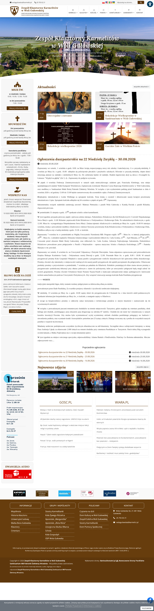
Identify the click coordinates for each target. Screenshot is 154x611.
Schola (48, 530)
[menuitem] (72, 11)
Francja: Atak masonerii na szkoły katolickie (57, 446)
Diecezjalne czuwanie (60, 115)
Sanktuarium (114, 13)
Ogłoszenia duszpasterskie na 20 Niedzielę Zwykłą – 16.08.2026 (66, 360)
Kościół (93, 13)
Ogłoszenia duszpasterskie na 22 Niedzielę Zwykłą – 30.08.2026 (87, 159)
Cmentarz (15, 530)
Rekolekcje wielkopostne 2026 (65, 146)
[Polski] (103, 2)
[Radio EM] (66, 493)
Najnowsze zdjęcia (52, 367)
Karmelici (72, 13)
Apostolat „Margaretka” (56, 519)
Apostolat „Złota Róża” (55, 523)
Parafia (103, 13)
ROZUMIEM (146, 608)
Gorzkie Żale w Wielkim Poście (122, 146)
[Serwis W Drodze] (88, 493)
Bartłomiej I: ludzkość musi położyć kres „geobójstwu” (118, 453)
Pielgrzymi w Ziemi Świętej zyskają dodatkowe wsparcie (119, 447)
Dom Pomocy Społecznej (91, 527)
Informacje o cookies (92, 606)
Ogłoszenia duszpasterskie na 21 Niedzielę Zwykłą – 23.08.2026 (66, 356)
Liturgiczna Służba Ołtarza (57, 527)
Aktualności (47, 87)
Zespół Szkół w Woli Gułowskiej (93, 519)
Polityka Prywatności (74, 606)
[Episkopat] (111, 493)
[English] (107, 2)
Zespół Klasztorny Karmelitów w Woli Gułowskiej (39, 11)
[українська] (113, 2)
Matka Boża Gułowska (21, 523)
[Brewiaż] (20, 493)
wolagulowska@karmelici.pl (22, 2)
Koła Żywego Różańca (55, 515)
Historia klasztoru (19, 515)
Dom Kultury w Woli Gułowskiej (94, 515)
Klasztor (83, 13)
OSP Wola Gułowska (54, 538)
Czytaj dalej (16, 311)
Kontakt (139, 13)
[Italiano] (110, 2)
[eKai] (133, 493)
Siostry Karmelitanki (54, 511)
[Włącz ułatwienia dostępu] (150, 4)
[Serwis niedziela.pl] (43, 493)
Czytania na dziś (87, 511)
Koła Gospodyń (52, 534)
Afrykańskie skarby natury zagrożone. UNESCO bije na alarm (64, 419)
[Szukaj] (141, 2)
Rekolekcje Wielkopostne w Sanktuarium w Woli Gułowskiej (123, 117)
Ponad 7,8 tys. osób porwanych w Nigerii (56, 440)
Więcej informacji (16, 108)
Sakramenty (128, 13)
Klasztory (15, 527)
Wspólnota (16, 511)
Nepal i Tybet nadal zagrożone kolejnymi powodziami (61, 434)
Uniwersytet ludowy (20, 519)
